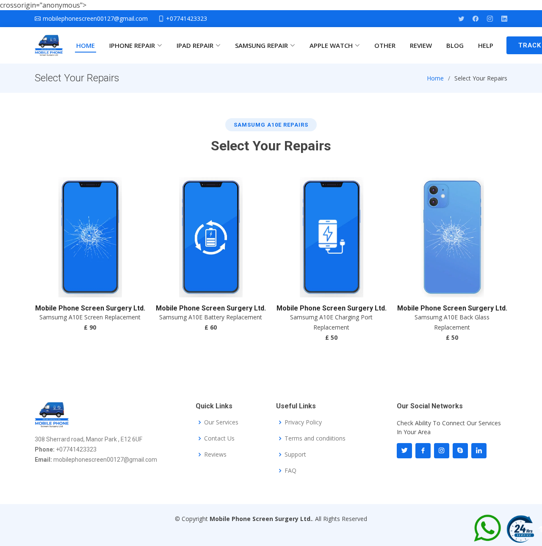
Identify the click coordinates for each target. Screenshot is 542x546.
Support (295, 454)
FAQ (290, 471)
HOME (85, 45)
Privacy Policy (303, 422)
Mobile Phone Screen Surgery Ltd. (90, 308)
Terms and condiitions (315, 438)
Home (435, 78)
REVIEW (421, 45)
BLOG (455, 45)
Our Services (221, 422)
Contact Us (219, 438)
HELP (485, 45)
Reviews (215, 454)
